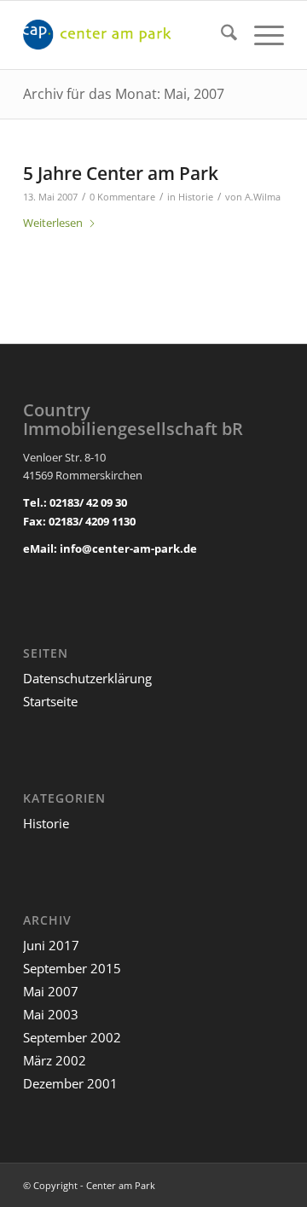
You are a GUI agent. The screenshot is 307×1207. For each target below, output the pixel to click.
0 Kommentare (122, 197)
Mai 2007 (50, 991)
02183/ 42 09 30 (88, 502)
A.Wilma (263, 197)
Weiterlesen (53, 222)
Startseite (50, 701)
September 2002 (72, 1037)
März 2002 (54, 1060)
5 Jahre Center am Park (120, 173)
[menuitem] (220, 35)
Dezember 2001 (70, 1083)
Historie (195, 197)
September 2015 (72, 968)
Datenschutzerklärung (87, 678)
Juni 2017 (51, 945)
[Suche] (220, 35)
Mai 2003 (50, 1014)
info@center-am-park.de (128, 548)
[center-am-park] (127, 35)
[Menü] (260, 35)
